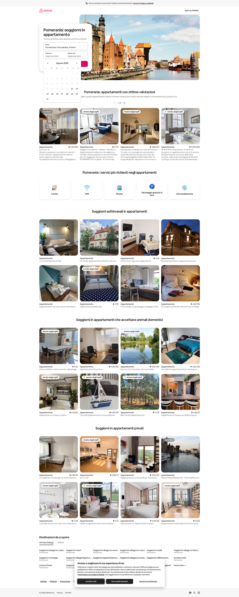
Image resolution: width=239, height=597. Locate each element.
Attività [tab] (60, 542)
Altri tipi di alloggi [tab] (46, 542)
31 (47, 99)
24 (47, 94)
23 (77, 89)
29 (72, 94)
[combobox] (65, 47)
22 (72, 89)
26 (57, 94)
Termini (68, 593)
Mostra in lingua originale (143, 3)
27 (62, 94)
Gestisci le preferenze (148, 581)
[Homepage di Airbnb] (45, 10)
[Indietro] (115, 103)
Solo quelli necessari (119, 581)
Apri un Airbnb (191, 10)
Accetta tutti (91, 581)
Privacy (60, 593)
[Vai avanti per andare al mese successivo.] (76, 63)
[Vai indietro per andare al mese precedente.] (48, 63)
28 (67, 94)
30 (77, 94)
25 (52, 94)
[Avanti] (124, 103)
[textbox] (54, 56)
